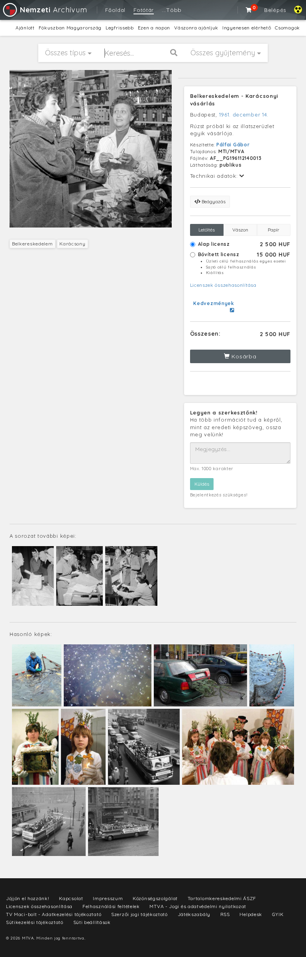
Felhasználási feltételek (111, 906)
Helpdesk (250, 914)
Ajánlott (25, 28)
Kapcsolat (71, 898)
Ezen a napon (154, 28)
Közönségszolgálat (155, 898)
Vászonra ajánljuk (196, 28)
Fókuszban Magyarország (70, 28)
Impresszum (108, 898)
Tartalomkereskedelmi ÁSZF (222, 898)
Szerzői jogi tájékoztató (139, 914)
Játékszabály (194, 914)
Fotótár (143, 10)
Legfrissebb (120, 28)
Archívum (53, 9)
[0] (249, 10)
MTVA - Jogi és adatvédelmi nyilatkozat (197, 906)
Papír (273, 230)
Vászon (240, 230)
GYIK (278, 914)
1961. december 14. (244, 114)
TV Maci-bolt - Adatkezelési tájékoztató (53, 914)
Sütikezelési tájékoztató (34, 922)
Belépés (275, 10)
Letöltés (206, 230)
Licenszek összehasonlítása (223, 285)
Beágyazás (213, 201)
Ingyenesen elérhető (246, 28)
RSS (225, 914)
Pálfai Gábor (232, 145)
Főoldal (115, 10)
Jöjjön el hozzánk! (27, 898)
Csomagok (287, 28)
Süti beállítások (92, 922)
